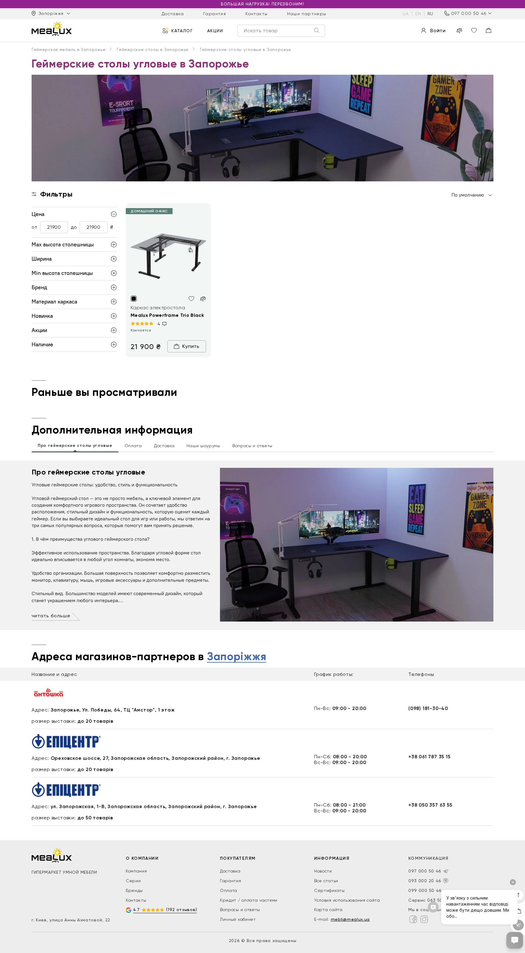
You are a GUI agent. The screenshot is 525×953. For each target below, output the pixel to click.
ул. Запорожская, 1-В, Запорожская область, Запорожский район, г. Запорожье (154, 806)
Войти (438, 30)
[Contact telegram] (445, 871)
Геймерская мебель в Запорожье (68, 49)
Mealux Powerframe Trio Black (167, 315)
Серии (133, 880)
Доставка (173, 13)
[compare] (459, 30)
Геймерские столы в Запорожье (153, 49)
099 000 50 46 (425, 890)
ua (406, 13)
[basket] (488, 30)
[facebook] (413, 919)
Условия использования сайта (347, 900)
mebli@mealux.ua (350, 919)
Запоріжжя (236, 657)
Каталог (182, 30)
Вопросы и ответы (240, 909)
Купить (191, 346)
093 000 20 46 (424, 880)
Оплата (228, 890)
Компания (136, 871)
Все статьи (326, 880)
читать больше (51, 616)
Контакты (256, 13)
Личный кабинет (238, 919)
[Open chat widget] (514, 940)
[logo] (52, 28)
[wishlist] (474, 30)
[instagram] (424, 919)
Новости (323, 871)
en (418, 13)
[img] (168, 255)
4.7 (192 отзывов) (165, 909)
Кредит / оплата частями (248, 900)
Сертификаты (329, 890)
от (34, 227)
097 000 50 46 (468, 13)
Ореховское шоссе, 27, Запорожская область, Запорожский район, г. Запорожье (155, 758)
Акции (215, 30)
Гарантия (214, 13)
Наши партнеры (306, 13)
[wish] (191, 298)
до (74, 227)
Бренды (134, 890)
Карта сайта (328, 909)
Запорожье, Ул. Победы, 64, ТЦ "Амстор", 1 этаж (113, 710)
